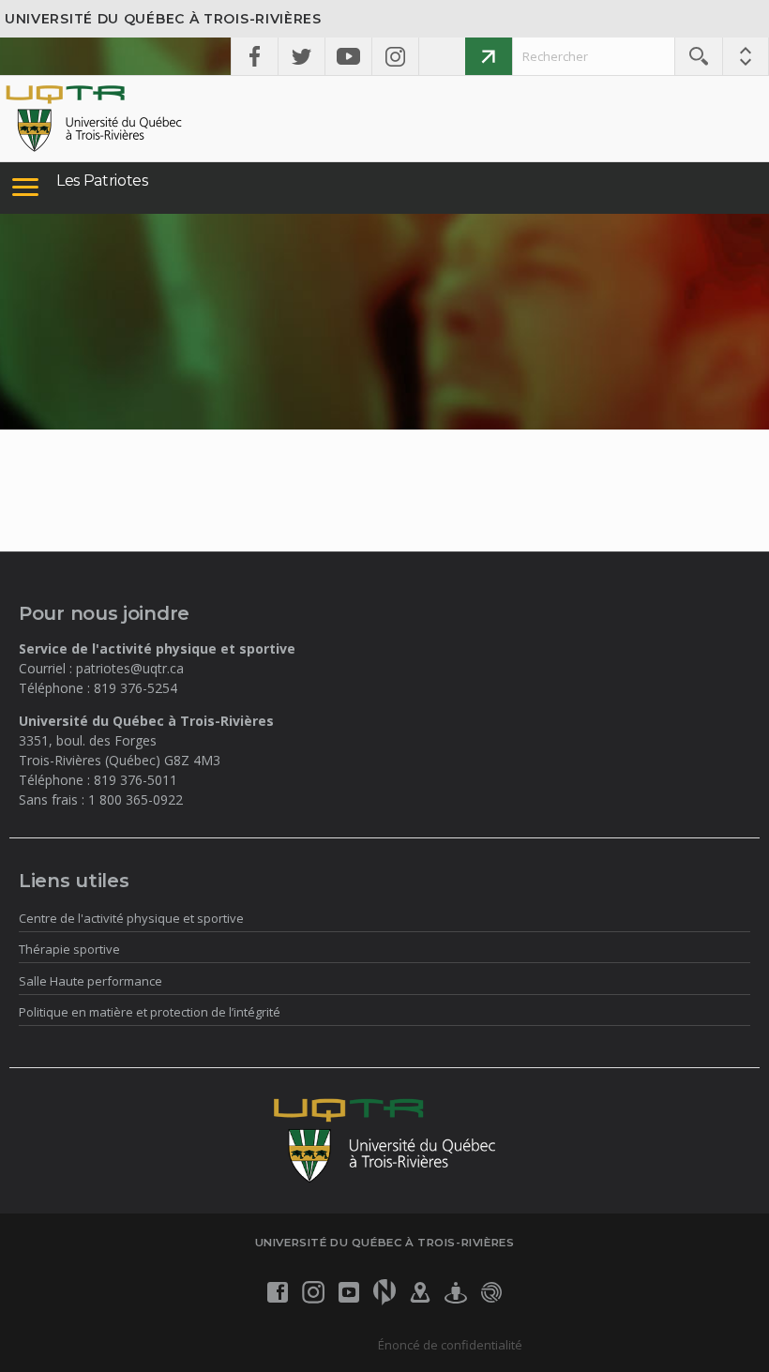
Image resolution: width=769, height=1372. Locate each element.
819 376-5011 (135, 780)
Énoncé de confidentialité (450, 1344)
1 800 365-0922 (135, 799)
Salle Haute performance (90, 980)
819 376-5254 (135, 688)
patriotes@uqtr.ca (130, 668)
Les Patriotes (102, 180)
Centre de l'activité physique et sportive (131, 918)
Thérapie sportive (69, 949)
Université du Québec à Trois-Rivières (163, 18)
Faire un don (488, 56)
